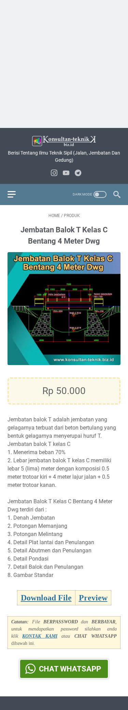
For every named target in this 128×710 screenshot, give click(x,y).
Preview (93, 597)
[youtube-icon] (66, 173)
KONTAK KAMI (39, 636)
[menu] (16, 194)
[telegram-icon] (78, 173)
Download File (46, 597)
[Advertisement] (64, 64)
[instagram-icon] (54, 173)
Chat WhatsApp (70, 669)
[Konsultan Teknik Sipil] (64, 141)
